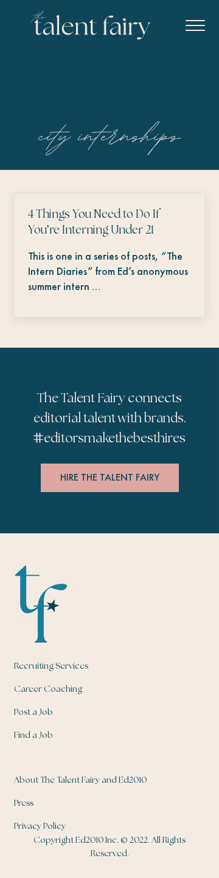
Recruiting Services (51, 666)
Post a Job (33, 712)
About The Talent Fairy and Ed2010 (80, 780)
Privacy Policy (40, 826)
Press (23, 803)
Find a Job (33, 735)
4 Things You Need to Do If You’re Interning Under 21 (93, 222)
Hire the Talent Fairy (109, 477)
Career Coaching (48, 689)
